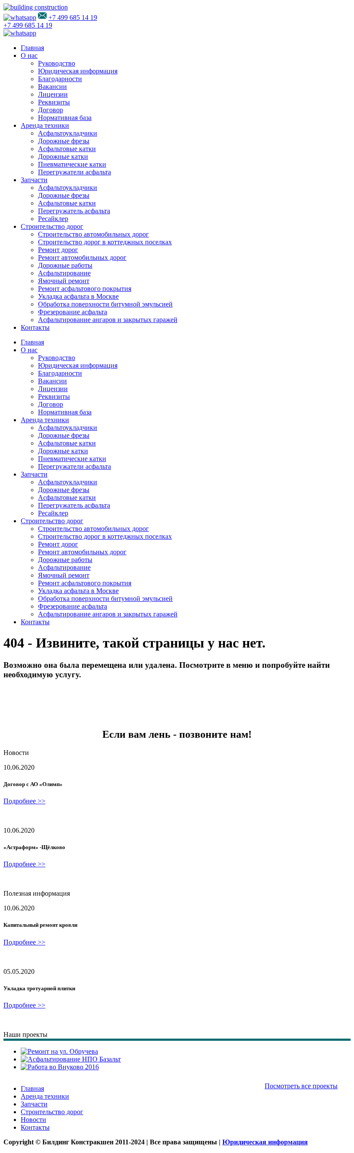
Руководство (56, 63)
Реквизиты (54, 102)
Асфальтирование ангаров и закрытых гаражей (107, 319)
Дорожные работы (65, 265)
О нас (29, 55)
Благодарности (60, 78)
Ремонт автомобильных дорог (82, 257)
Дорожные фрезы (63, 141)
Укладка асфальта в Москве (78, 296)
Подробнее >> (24, 801)
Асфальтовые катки (67, 148)
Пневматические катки (72, 164)
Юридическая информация (77, 71)
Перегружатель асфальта (74, 211)
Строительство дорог (52, 226)
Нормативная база (65, 117)
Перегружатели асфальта (74, 172)
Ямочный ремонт (63, 280)
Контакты (35, 327)
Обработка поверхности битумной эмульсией (105, 304)
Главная (32, 47)
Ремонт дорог (58, 249)
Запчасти (34, 179)
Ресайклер (53, 218)
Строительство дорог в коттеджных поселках (105, 242)
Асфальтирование (64, 273)
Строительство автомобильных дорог (93, 234)
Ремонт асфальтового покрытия (84, 288)
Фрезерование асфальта (72, 312)
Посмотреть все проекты (301, 1086)
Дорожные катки (63, 156)
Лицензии (53, 94)
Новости (33, 1119)
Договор (50, 110)
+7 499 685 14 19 (72, 17)
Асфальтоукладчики (67, 133)
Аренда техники (45, 125)
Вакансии (52, 86)
